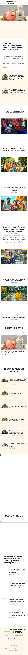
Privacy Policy (19, 635)
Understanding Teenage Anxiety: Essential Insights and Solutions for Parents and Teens (17, 381)
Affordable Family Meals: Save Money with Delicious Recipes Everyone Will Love (17, 90)
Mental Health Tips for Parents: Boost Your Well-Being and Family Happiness (17, 406)
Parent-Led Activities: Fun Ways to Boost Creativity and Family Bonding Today (13, 559)
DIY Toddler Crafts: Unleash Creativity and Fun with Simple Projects (17, 571)
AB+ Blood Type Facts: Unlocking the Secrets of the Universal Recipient (17, 445)
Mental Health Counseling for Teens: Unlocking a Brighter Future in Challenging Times (16, 432)
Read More (6, 67)
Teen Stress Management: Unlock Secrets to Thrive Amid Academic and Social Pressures (17, 419)
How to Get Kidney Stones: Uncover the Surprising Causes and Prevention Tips (17, 614)
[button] (26, 3)
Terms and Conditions (14, 639)
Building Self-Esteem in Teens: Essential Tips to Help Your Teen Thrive (17, 393)
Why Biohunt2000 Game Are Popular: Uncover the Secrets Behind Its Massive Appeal (14, 150)
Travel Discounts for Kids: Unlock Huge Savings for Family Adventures (14, 229)
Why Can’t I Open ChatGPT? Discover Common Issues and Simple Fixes (11, 461)
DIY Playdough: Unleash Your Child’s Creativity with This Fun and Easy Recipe (17, 585)
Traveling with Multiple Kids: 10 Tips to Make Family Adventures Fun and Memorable (14, 189)
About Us (14, 642)
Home (6, 635)
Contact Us (14, 645)
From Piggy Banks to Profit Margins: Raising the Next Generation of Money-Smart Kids (13, 352)
